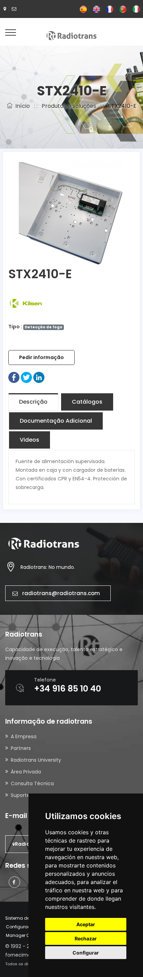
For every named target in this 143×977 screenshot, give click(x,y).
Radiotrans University (36, 760)
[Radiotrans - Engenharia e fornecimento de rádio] (71, 35)
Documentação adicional (56, 421)
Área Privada (26, 771)
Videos (29, 440)
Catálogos (87, 402)
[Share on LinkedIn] (38, 377)
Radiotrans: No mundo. (47, 567)
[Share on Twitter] (26, 377)
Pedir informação (41, 357)
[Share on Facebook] (13, 377)
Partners (21, 748)
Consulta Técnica (32, 783)
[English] (96, 9)
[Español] (83, 9)
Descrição (33, 402)
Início (21, 106)
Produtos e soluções (69, 106)
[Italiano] (136, 9)
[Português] (123, 9)
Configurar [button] (86, 953)
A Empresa (23, 736)
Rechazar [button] (86, 938)
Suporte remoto (30, 795)
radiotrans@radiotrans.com (61, 593)
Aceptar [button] (85, 924)
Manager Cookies (24, 935)
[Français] (109, 9)
